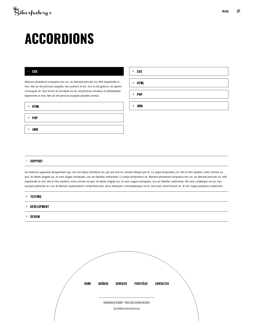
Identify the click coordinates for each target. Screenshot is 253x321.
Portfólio (141, 283)
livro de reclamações (137, 302)
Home (87, 283)
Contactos (162, 283)
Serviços (121, 283)
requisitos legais (113, 302)
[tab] (74, 71)
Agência (103, 283)
